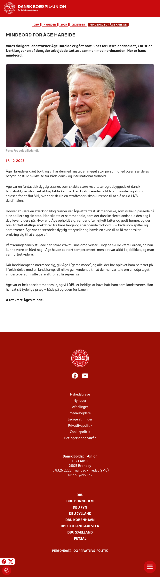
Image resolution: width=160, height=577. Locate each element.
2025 (63, 25)
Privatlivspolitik (80, 425)
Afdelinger (80, 407)
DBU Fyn (80, 507)
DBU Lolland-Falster (80, 526)
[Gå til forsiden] (33, 8)
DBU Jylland (80, 514)
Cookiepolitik (80, 432)
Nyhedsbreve (80, 394)
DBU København (80, 520)
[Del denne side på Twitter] (10, 562)
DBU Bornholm (80, 501)
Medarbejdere (80, 413)
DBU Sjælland (80, 532)
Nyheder (50, 25)
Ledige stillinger (80, 419)
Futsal (80, 539)
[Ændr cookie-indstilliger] (6, 570)
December (78, 25)
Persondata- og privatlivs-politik (80, 551)
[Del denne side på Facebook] (4, 562)
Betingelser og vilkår (80, 438)
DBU (36, 25)
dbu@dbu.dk (82, 475)
